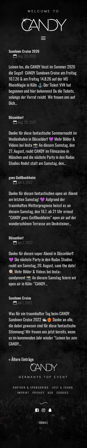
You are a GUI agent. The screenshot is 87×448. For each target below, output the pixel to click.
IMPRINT (23, 392)
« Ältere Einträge (21, 359)
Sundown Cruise (20, 298)
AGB (51, 392)
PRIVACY (39, 392)
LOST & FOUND (62, 387)
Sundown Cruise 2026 (24, 51)
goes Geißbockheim (22, 177)
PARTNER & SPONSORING (31, 387)
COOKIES (63, 392)
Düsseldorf (16, 117)
